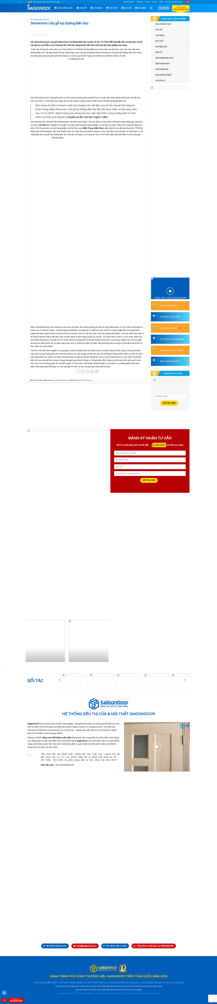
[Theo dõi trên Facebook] (185, 1)
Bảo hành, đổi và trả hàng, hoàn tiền (90, 990)
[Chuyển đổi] (188, 24)
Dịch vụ (140, 2)
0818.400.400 (16, 1000)
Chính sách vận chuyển (132, 990)
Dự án (147, 2)
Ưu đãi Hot (160, 81)
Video (161, 2)
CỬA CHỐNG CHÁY (65, 8)
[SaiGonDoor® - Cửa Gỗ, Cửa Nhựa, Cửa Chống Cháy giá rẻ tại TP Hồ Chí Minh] (40, 8)
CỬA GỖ (83, 8)
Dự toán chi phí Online (174, 2)
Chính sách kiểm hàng (153, 986)
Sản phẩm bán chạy (164, 58)
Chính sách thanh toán (133, 986)
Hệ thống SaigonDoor (40, 20)
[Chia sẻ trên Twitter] (83, 371)
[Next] (103, 641)
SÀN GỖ (128, 8)
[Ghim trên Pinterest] (92, 371)
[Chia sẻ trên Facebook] (78, 371)
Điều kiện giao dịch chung (112, 986)
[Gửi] (168, 8)
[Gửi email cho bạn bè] (87, 371)
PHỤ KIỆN (141, 8)
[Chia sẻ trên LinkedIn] (96, 371)
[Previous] (30, 641)
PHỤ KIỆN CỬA (161, 47)
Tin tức (154, 2)
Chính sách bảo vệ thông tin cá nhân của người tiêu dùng (78, 986)
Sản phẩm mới (161, 69)
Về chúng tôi (128, 2)
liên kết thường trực (85, 380)
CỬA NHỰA (98, 8)
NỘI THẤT (114, 8)
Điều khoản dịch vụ (114, 990)
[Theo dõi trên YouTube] (188, 1)
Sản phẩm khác (162, 64)
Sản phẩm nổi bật (163, 75)
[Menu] (151, 8)
